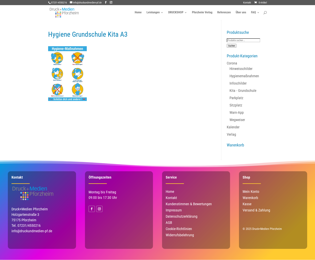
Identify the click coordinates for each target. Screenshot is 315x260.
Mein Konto (251, 191)
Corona (232, 63)
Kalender (233, 127)
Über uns (241, 12)
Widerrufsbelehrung (180, 235)
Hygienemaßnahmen (244, 76)
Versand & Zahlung (256, 210)
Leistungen (153, 12)
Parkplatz (236, 98)
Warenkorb (250, 198)
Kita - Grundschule (243, 90)
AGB (169, 222)
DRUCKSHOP (175, 12)
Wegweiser (237, 120)
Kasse (247, 204)
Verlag (231, 134)
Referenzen (224, 12)
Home (138, 12)
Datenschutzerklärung (181, 216)
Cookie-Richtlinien (179, 229)
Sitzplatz (236, 105)
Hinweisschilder (241, 68)
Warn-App (237, 112)
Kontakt (247, 2)
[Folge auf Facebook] (92, 209)
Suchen (231, 45)
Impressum (174, 210)
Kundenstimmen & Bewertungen (189, 204)
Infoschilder (238, 83)
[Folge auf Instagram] (99, 209)
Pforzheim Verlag (202, 12)
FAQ (253, 12)
